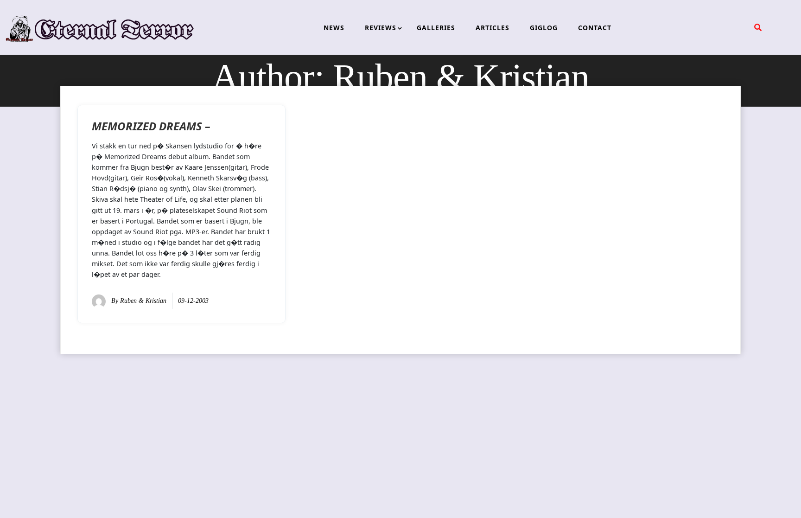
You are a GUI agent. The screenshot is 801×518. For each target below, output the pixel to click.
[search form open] (757, 27)
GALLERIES (436, 27)
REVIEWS (380, 27)
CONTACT (594, 27)
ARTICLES (492, 27)
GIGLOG (544, 27)
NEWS (334, 27)
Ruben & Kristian (143, 300)
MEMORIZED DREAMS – (151, 126)
